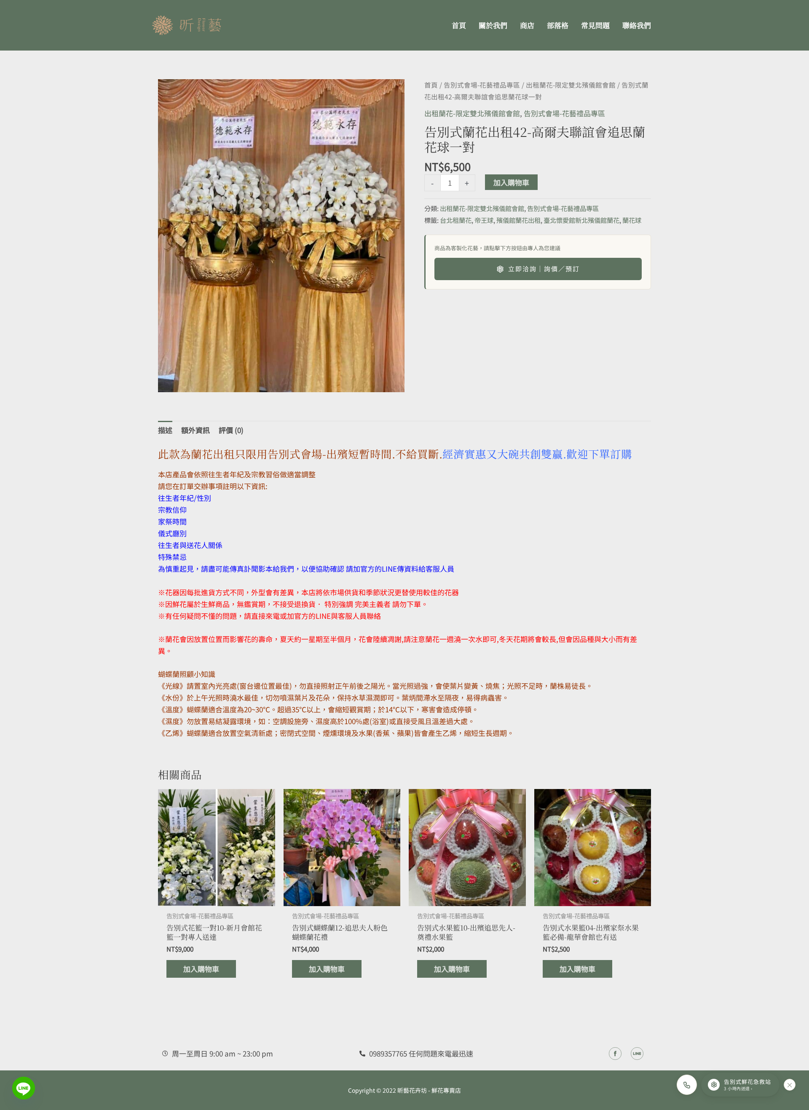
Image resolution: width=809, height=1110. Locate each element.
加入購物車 (511, 182)
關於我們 (493, 25)
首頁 (459, 25)
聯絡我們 (636, 25)
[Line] (23, 1088)
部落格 (557, 25)
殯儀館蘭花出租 (518, 220)
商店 (527, 25)
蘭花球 (631, 220)
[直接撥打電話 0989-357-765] (687, 1085)
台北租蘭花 (455, 220)
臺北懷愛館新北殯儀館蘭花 (581, 220)
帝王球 (483, 220)
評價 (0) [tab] (231, 430)
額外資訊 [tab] (195, 430)
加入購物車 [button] (201, 968)
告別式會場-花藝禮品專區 (482, 85)
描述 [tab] (165, 430)
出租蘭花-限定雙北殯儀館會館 (571, 85)
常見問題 (595, 25)
